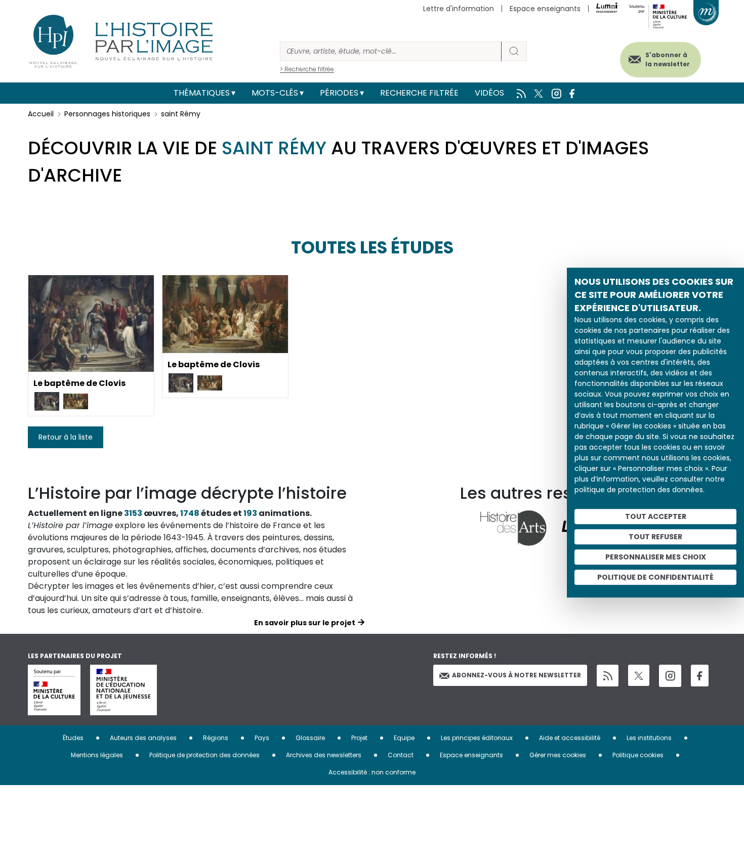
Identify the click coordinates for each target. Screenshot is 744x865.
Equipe (404, 737)
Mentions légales (97, 755)
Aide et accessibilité (569, 737)
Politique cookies (638, 755)
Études (73, 737)
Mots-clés (275, 93)
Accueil (41, 114)
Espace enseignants (545, 8)
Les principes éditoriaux (477, 737)
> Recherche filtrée (307, 69)
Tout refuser (655, 537)
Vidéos (489, 93)
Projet (359, 737)
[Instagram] (670, 676)
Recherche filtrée (419, 93)
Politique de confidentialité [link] (655, 577)
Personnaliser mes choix (655, 557)
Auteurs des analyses (143, 737)
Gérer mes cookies (557, 755)
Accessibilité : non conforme (372, 772)
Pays (262, 737)
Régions (215, 737)
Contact (401, 755)
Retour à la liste (65, 437)
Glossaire (310, 737)
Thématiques (202, 93)
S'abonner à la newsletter (667, 59)
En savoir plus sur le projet (304, 623)
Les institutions (649, 737)
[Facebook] (700, 675)
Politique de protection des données (204, 755)
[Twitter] (638, 675)
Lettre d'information (458, 8)
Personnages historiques (107, 114)
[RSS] (607, 675)
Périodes (339, 93)
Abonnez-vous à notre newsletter (516, 675)
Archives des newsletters (323, 755)
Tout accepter (655, 516)
